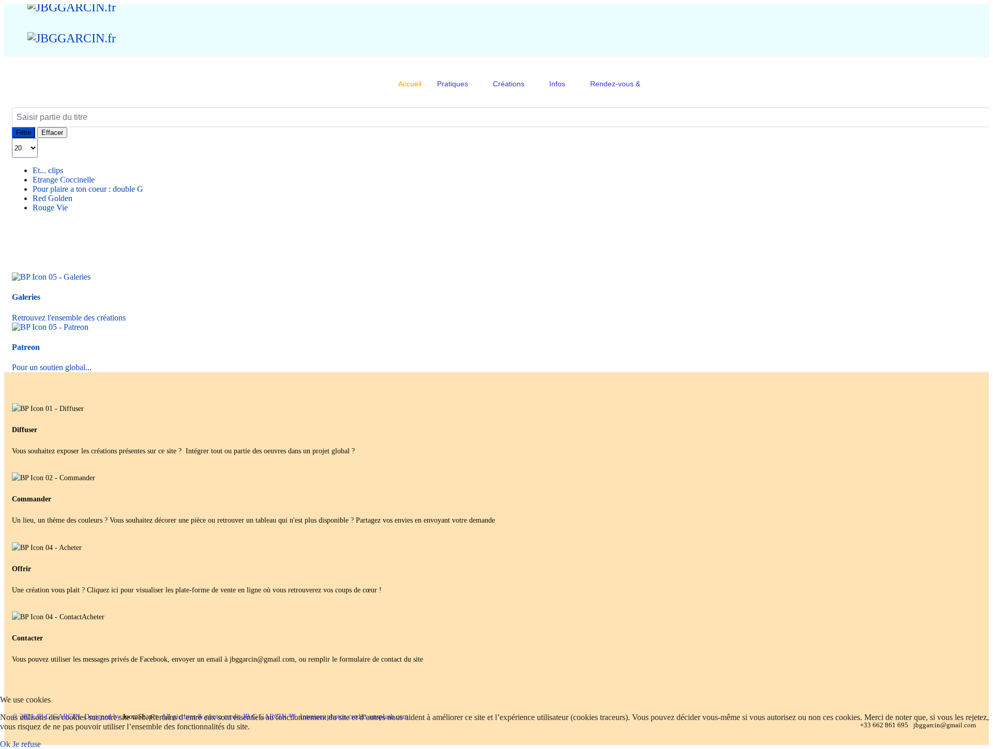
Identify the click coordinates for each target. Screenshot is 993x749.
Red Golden (52, 198)
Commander (31, 499)
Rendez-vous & (615, 84)
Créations (508, 84)
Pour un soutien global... (54, 367)
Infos (557, 84)
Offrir (21, 569)
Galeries (26, 297)
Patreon (26, 347)
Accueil (410, 84)
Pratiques (452, 84)
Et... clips (48, 170)
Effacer (52, 132)
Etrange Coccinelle (64, 179)
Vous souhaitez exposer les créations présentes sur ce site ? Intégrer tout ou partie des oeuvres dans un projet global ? (183, 451)
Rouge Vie (50, 207)
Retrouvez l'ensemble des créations (71, 317)
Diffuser (24, 430)
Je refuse (26, 744)
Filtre (23, 132)
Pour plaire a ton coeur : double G (88, 189)
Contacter (27, 638)
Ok (5, 744)
